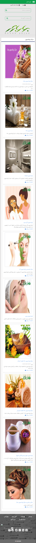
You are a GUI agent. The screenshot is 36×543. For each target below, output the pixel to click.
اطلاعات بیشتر (29, 90)
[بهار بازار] (18, 29)
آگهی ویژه (14, 517)
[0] (23, 84)
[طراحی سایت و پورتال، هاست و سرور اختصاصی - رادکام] (18, 541)
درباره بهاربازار (22, 519)
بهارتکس (6, 517)
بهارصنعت (22, 517)
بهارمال (30, 517)
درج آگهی (13, 519)
